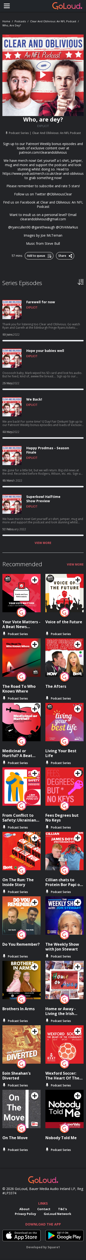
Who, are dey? (11, 25)
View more (43, 543)
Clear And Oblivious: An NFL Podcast (53, 21)
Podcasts (20, 21)
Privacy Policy (25, 1214)
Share (62, 255)
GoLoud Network (57, 1214)
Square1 (54, 1247)
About (24, 1209)
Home (6, 21)
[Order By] (81, 281)
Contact (43, 1209)
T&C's (62, 1209)
